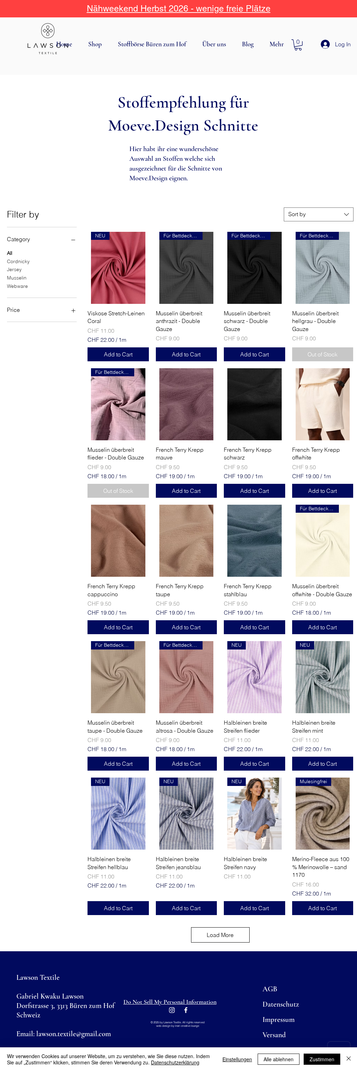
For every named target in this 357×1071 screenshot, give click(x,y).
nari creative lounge (187, 1025)
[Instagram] (172, 1010)
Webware (17, 286)
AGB (270, 989)
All (9, 253)
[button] (98, 44)
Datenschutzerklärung (175, 1062)
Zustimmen (322, 1059)
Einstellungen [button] (237, 1059)
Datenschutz (281, 1004)
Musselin (16, 278)
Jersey (14, 269)
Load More (220, 934)
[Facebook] (186, 1010)
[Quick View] (186, 404)
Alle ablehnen (279, 1059)
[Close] (348, 1059)
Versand (274, 1035)
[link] (298, 44)
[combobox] (319, 214)
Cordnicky (18, 261)
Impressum (279, 1019)
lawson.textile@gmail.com (73, 1034)
